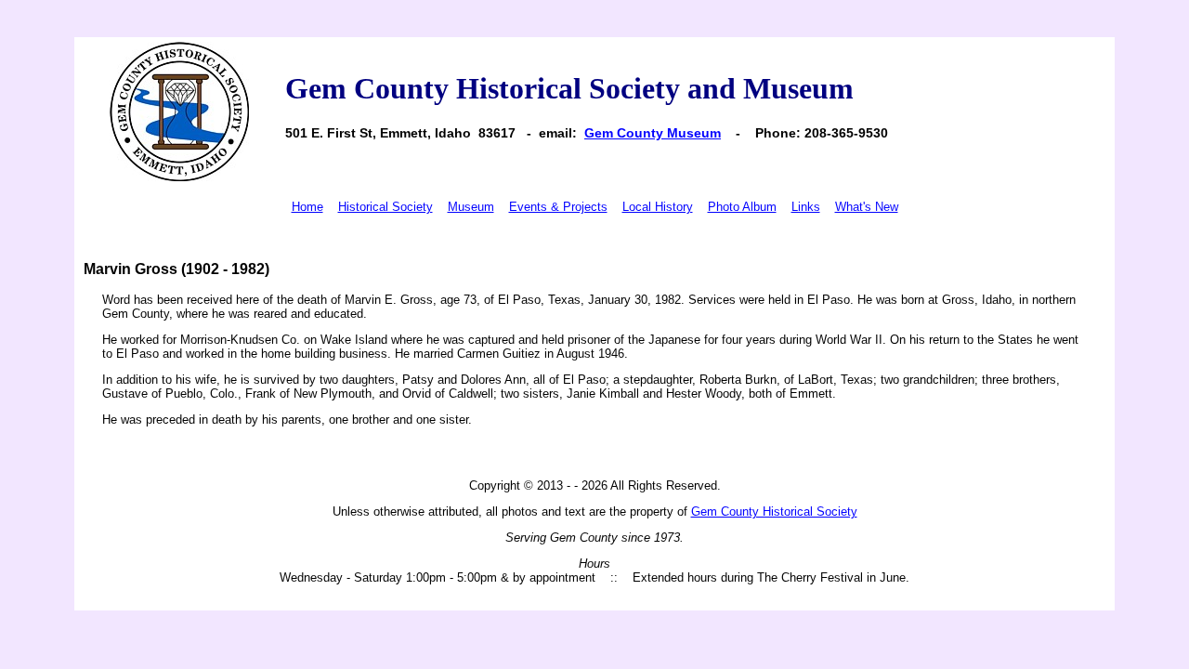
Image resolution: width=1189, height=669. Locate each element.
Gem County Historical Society (774, 511)
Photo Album (742, 207)
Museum (471, 207)
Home (307, 207)
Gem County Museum (652, 132)
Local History (657, 207)
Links (805, 207)
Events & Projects (558, 207)
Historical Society (385, 207)
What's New (866, 207)
